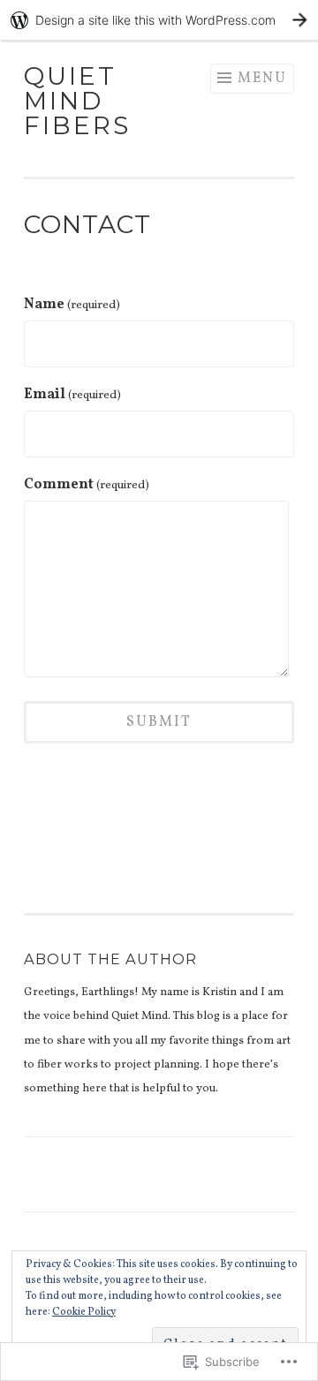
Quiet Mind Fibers (77, 100)
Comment (86, 484)
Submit (159, 722)
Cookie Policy (84, 1312)
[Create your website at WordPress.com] (159, 20)
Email (72, 394)
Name (72, 304)
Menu (262, 78)
